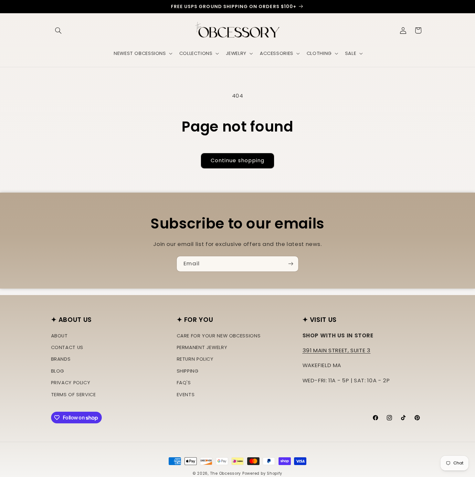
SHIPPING (188, 371)
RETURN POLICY (195, 359)
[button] (58, 30)
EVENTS (186, 394)
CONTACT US (67, 347)
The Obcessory (225, 473)
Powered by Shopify (262, 473)
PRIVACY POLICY (70, 382)
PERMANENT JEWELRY (202, 347)
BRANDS (61, 359)
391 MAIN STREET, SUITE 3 (336, 350)
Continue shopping (237, 160)
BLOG (58, 371)
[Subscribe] (290, 264)
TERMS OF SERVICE (73, 394)
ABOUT (59, 336)
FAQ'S (184, 382)
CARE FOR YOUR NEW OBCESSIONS (219, 336)
